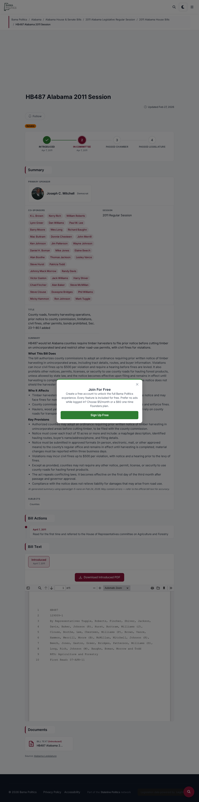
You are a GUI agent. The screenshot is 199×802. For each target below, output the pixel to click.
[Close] (137, 384)
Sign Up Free (100, 415)
